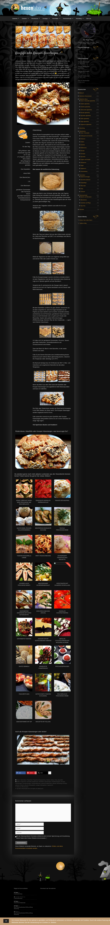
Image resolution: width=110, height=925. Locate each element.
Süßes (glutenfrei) (85, 118)
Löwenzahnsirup (18, 893)
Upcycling (83, 205)
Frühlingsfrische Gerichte (86, 135)
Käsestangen (47, 781)
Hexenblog (79, 18)
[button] (21, 772)
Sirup (82, 188)
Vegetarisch (83, 168)
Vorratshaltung (84, 171)
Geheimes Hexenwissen (85, 96)
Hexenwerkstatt (67, 18)
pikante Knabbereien (46, 783)
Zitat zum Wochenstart (22, 786)
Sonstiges (45, 18)
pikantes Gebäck (19, 785)
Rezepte (82, 150)
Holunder (81, 209)
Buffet (18, 781)
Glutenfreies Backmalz (19, 902)
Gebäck (48, 780)
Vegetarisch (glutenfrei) (86, 124)
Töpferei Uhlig (82, 223)
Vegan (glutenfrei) (85, 121)
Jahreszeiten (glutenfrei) (86, 109)
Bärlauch (81, 93)
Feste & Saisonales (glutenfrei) (88, 100)
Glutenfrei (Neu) (83, 99)
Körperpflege (83, 182)
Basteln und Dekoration (86, 197)
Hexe (16, 892)
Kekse (52, 780)
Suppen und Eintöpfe (85, 159)
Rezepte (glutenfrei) (85, 112)
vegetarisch (50, 785)
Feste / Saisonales (21, 780)
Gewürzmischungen (85, 176)
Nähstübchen (84, 199)
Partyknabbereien (36, 783)
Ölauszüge (83, 185)
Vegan (82, 165)
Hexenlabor (55, 18)
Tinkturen (83, 191)
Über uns (88, 18)
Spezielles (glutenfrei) (86, 115)
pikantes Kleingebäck (29, 785)
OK (6, 921)
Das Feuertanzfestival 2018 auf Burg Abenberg (23, 908)
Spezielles (60, 780)
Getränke (24, 18)
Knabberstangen (56, 781)
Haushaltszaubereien (85, 179)
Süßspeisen (83, 162)
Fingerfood (29, 780)
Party (56, 780)
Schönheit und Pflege (86, 202)
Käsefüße (41, 781)
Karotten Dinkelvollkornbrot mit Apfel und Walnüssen (30, 788)
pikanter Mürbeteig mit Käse (60, 783)
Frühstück (83, 138)
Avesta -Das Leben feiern (85, 220)
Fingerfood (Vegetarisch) (39, 780)
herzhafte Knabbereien (32, 781)
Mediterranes (84, 147)
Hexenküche (34, 18)
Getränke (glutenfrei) (85, 106)
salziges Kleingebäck (41, 785)
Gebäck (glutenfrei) (85, 103)
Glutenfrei (14, 18)
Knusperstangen (27, 783)
